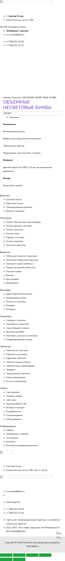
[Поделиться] (19, 555)
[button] (13, 26)
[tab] (35, 117)
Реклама (16, 97)
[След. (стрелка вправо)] (19, 559)
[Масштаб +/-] (45, 555)
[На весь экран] (32, 555)
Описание (14, 117)
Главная (7, 97)
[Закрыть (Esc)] (6, 555)
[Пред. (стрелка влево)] (6, 559)
